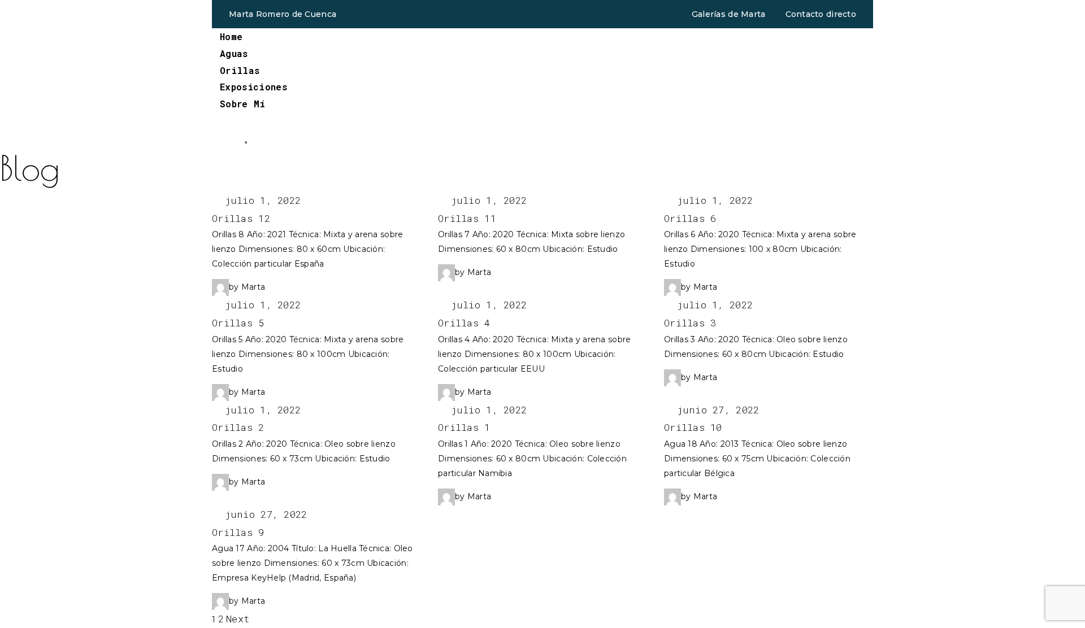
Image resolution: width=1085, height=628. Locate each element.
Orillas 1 (464, 427)
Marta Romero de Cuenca (282, 14)
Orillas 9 (238, 532)
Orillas (239, 70)
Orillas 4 (464, 322)
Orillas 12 (241, 218)
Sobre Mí (243, 104)
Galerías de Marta (729, 14)
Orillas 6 (690, 218)
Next (237, 618)
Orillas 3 (690, 322)
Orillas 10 (693, 427)
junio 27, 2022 (715, 409)
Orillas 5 (238, 322)
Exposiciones (253, 87)
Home (231, 36)
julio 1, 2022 (260, 200)
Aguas (234, 53)
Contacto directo (820, 14)
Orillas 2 (238, 427)
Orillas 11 (467, 218)
